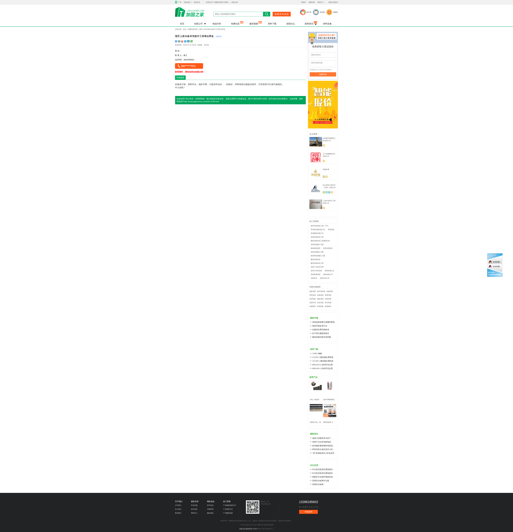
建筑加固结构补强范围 (321, 337)
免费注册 (311, 2)
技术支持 (194, 509)
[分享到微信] (191, 41)
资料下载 (272, 24)
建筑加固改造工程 (317, 263)
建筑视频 (253, 24)
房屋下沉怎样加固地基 (321, 442)
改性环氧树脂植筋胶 (329, 399)
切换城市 (187, 2)
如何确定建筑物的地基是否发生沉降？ (324, 446)
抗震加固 (312, 299)
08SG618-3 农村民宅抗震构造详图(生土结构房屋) (324, 368)
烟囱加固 (320, 299)
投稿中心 (320, 2)
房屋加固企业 (329, 271)
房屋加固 (331, 229)
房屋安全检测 (317, 484)
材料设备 (327, 24)
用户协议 (210, 505)
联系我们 (178, 513)
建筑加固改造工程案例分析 (320, 241)
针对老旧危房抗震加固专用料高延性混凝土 (324, 469)
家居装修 (320, 306)
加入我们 (178, 509)
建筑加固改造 (315, 259)
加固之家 (189, 13)
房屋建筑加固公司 (317, 233)
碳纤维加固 (321, 291)
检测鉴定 (328, 306)
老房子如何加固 (316, 271)
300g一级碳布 (314, 399)
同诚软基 (326, 169)
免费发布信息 (282, 14)
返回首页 (197, 2)
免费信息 (235, 24)
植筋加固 (312, 291)
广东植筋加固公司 (229, 505)
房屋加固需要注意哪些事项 (323, 322)
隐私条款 (210, 513)
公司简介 (178, 505)
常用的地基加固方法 (318, 229)
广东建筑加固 (228, 513)
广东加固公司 (228, 509)
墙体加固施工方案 (317, 252)
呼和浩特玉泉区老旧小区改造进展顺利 (324, 449)
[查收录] (219, 36)
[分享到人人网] (188, 41)
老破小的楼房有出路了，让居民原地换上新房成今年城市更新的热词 (324, 438)
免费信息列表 (193, 29)
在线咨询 (308, 512)
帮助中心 (194, 513)
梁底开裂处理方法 (319, 326)
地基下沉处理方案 (317, 267)
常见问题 (194, 505)
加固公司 (198, 24)
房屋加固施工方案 (317, 244)
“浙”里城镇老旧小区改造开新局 (324, 453)
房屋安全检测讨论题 (320, 481)
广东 (179, 2)
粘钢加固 (320, 295)
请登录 (303, 2)
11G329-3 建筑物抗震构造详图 (324, 357)
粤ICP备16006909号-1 (266, 529)
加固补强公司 (324, 278)
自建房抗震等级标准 (320, 330)
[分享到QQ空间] (179, 41)
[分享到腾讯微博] (185, 41)
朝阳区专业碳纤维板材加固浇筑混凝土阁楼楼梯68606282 (324, 477)
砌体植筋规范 (315, 248)
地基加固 (330, 291)
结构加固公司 (328, 274)
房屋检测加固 (315, 274)
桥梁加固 (328, 295)
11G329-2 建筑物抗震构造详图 (324, 361)
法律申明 (210, 509)
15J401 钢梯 (317, 354)
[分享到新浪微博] (182, 41)
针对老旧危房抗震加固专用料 (324, 473)
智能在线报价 (333, 2)
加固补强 (312, 303)
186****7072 (188, 65)
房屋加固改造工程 (317, 237)
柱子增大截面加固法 (320, 333)
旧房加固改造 (328, 248)
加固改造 (314, 278)
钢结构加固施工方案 (318, 256)
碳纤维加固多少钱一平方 (319, 226)
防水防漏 (328, 303)
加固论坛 (290, 24)
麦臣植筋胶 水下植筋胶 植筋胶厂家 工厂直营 (329, 422)
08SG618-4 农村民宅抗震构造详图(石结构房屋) (324, 365)
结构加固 (328, 299)
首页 (182, 24)
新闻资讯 (309, 24)
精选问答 (217, 24)
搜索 (266, 14)
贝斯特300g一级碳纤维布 (316, 422)
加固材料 (312, 306)
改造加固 (320, 303)
